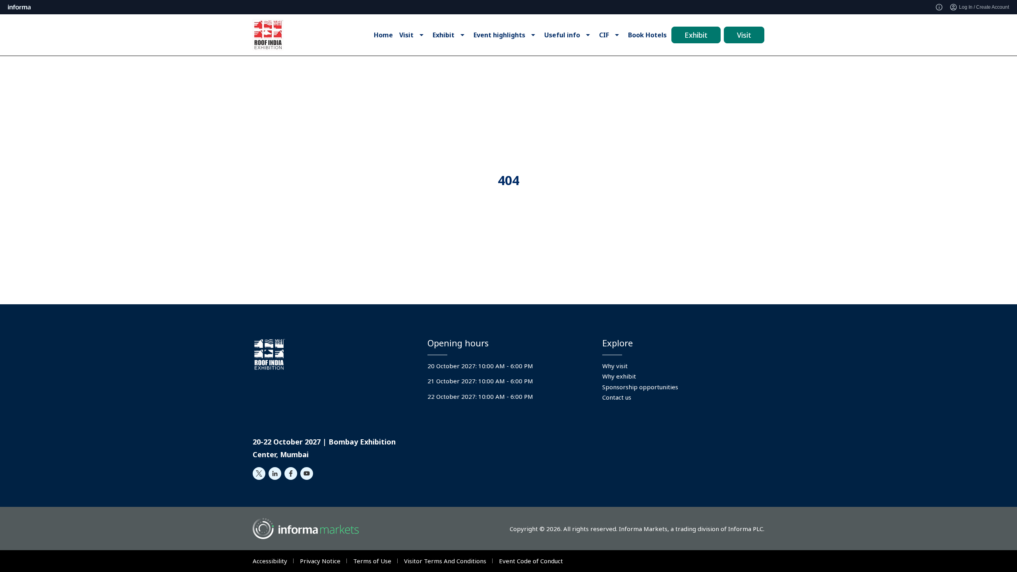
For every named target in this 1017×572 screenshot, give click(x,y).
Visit (744, 35)
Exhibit (696, 35)
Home (383, 35)
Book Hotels (647, 35)
